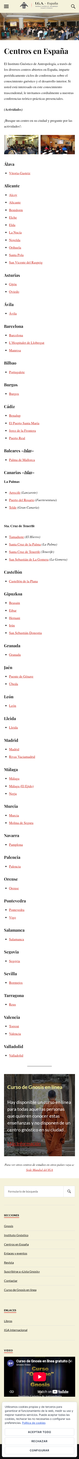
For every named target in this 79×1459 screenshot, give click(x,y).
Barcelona (16, 335)
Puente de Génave (21, 676)
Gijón (13, 284)
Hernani (14, 617)
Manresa (15, 350)
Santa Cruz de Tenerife (24, 551)
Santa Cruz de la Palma (25, 544)
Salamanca (16, 939)
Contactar (10, 1280)
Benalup (15, 415)
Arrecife (14, 492)
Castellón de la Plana (23, 581)
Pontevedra (16, 909)
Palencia (15, 866)
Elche (13, 217)
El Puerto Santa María (24, 423)
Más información (24, 1143)
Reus (12, 1004)
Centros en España (36, 51)
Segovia (14, 961)
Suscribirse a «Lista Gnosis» (22, 1271)
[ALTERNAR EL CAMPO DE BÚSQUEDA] (72, 6)
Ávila (13, 313)
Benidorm (16, 210)
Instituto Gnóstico (16, 1235)
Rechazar (39, 1441)
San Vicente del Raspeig (26, 262)
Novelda (14, 240)
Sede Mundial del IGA (39, 1170)
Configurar (39, 1450)
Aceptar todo (39, 1432)
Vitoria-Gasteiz (19, 173)
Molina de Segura (21, 822)
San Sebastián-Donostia (25, 632)
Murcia (14, 815)
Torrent (14, 1026)
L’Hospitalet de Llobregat (26, 342)
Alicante (15, 202)
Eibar (12, 610)
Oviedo (14, 291)
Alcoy (13, 194)
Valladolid (16, 1055)
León (12, 705)
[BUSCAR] (69, 1191)
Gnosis (8, 1226)
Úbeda (13, 683)
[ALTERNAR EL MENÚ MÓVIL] (6, 6)
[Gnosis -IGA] (39, 6)
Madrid (14, 749)
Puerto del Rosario (21, 500)
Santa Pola (16, 255)
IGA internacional (15, 1330)
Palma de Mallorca (22, 459)
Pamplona (16, 844)
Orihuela (15, 247)
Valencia (15, 1033)
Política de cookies (33, 1422)
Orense (14, 888)
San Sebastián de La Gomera (29, 559)
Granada (15, 654)
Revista (9, 1262)
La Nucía (15, 232)
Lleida (13, 727)
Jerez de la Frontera (22, 430)
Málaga (14, 778)
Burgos (14, 393)
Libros (8, 1321)
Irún (12, 625)
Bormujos (16, 982)
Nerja (13, 793)
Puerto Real (17, 438)
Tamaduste (16, 536)
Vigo (12, 917)
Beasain (14, 602)
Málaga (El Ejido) (21, 786)
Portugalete (17, 372)
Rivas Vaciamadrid (22, 756)
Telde (12, 507)
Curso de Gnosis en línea (20, 1290)
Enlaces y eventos (15, 1253)
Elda (12, 224)
